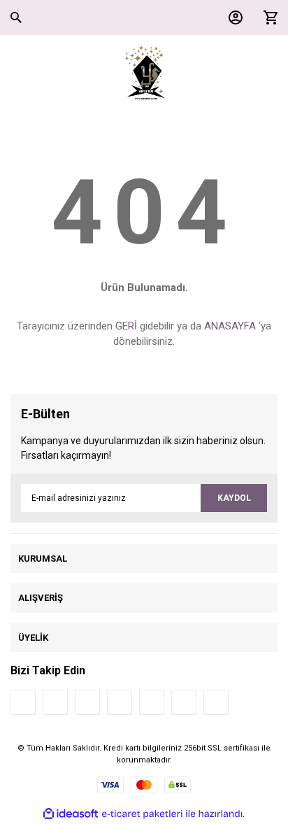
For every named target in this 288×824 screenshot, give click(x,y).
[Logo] (144, 73)
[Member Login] (232, 17)
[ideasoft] (71, 814)
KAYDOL (234, 498)
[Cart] (267, 17)
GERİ (126, 326)
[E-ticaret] (142, 814)
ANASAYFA (230, 326)
